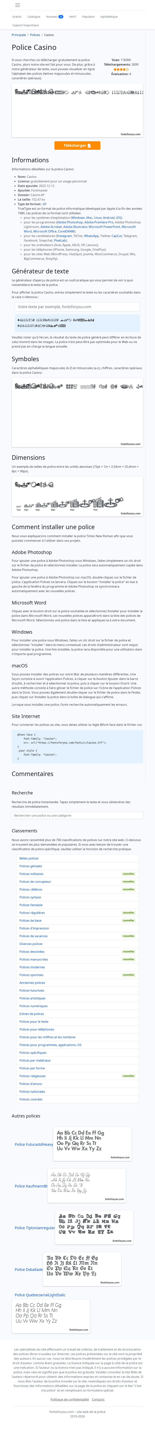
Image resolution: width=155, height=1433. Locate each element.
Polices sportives (31, 975)
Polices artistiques (32, 998)
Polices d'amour (30, 1084)
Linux (98, 218)
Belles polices (29, 858)
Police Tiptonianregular (35, 1227)
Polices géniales (30, 866)
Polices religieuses (32, 1076)
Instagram (64, 236)
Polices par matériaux (34, 1060)
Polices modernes (32, 967)
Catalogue (33, 16)
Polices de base (30, 920)
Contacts (98, 1399)
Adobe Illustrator (75, 227)
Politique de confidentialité (69, 1399)
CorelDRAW (66, 231)
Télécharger (75, 145)
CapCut (117, 236)
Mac (89, 218)
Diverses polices (31, 944)
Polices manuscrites (33, 959)
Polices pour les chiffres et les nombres (47, 1037)
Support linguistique (25, 25)
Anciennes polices (32, 983)
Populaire (88, 16)
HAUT (72, 16)
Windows (78, 218)
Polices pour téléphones (36, 1029)
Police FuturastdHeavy (34, 1144)
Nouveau (54, 16)
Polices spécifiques (32, 1053)
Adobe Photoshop (70, 222)
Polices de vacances (33, 936)
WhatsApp (91, 236)
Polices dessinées (31, 952)
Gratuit (16, 16)
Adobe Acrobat (51, 227)
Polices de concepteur (35, 882)
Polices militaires (31, 874)
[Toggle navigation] (17, 5)
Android (109, 218)
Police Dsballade (29, 1269)
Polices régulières (32, 913)
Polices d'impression (34, 928)
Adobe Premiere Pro (98, 222)
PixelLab (60, 240)
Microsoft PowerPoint (104, 227)
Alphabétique (109, 16)
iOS (118, 218)
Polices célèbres (30, 889)
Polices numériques (33, 1006)
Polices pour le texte (33, 1021)
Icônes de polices (31, 1014)
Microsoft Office (45, 231)
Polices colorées (31, 1099)
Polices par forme (32, 1068)
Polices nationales (32, 1091)
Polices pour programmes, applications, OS (50, 1045)
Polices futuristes (31, 990)
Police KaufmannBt (31, 1186)
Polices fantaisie (31, 905)
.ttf (44, 204)
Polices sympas (30, 897)
